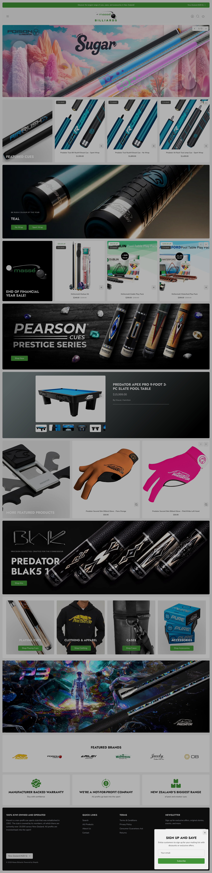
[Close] (205, 832)
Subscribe (181, 861)
